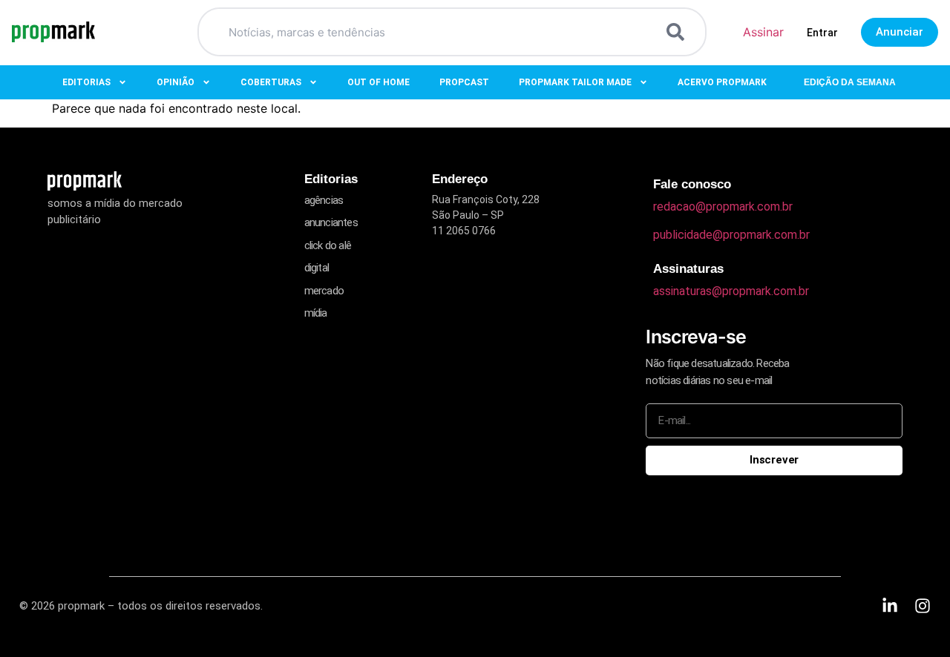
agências (324, 200)
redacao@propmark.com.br (723, 206)
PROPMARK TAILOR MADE (575, 82)
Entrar (822, 33)
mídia (315, 313)
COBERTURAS (270, 82)
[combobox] (434, 32)
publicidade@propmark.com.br (731, 235)
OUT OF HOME (378, 82)
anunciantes (331, 222)
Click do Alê (327, 245)
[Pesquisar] (678, 32)
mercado (324, 290)
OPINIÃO (175, 82)
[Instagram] (922, 606)
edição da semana (850, 82)
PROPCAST (464, 82)
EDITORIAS (86, 82)
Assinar (763, 31)
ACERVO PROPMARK (722, 82)
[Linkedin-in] (890, 606)
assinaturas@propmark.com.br (731, 291)
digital (316, 267)
